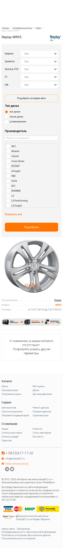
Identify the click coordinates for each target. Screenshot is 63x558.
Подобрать (31, 227)
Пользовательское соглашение (18, 538)
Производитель (16, 131)
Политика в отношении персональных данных (26, 535)
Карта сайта (8, 529)
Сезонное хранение (12, 411)
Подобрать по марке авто (31, 98)
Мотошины (39, 386)
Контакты (38, 436)
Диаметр (10, 61)
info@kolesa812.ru (15, 458)
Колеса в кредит (10, 436)
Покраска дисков (42, 411)
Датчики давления (42, 394)
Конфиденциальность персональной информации (29, 532)
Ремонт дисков (41, 407)
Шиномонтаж (9, 407)
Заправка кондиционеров (15, 415)
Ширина (9, 53)
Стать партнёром (42, 432)
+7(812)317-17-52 (19, 453)
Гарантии (7, 440)
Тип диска (12, 105)
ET (6, 77)
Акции (5, 429)
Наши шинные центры (16, 463)
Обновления (23, 529)
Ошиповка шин (41, 415)
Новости (37, 429)
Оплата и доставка (12, 432)
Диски (36, 390)
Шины (5, 386)
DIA (6, 85)
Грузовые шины (10, 390)
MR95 (58, 305)
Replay (57, 300)
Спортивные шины (11, 394)
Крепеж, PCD (12, 69)
